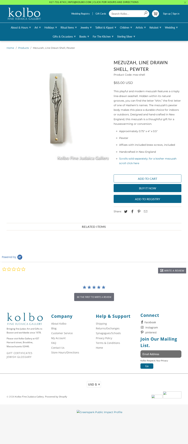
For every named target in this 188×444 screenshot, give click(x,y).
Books (84, 36)
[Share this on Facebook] (132, 212)
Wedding (171, 27)
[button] (172, 270)
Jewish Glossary (19, 357)
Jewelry (86, 27)
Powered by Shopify (56, 396)
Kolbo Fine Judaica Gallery (29, 396)
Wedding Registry (80, 13)
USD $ (94, 384)
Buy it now (147, 188)
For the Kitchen (103, 36)
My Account (58, 338)
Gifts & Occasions (64, 36)
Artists (141, 27)
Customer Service (62, 333)
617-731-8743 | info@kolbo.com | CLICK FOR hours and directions (94, 2)
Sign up (167, 13)
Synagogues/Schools (108, 333)
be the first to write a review (94, 297)
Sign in (176, 13)
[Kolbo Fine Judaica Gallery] (24, 14)
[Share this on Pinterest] (138, 212)
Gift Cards (100, 13)
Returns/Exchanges (108, 328)
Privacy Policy (104, 338)
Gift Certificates (19, 353)
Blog (54, 328)
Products (23, 47)
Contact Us (57, 347)
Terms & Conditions (108, 343)
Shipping (101, 323)
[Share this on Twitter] (125, 212)
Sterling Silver (126, 36)
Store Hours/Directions (65, 352)
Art (38, 27)
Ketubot (155, 27)
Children (126, 27)
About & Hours (21, 27)
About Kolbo (58, 323)
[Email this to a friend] (145, 212)
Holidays (50, 27)
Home (10, 47)
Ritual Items (69, 27)
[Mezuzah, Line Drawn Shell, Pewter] (58, 109)
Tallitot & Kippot (105, 27)
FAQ (53, 343)
